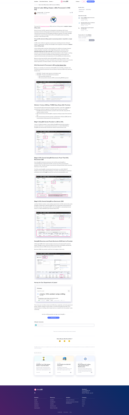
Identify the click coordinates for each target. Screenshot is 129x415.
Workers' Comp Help (53, 407)
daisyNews (36, 1)
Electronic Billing (88, 9)
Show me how (53, 317)
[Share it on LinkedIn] (70, 12)
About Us (83, 399)
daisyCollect (36, 405)
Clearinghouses (81, 11)
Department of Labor (44, 26)
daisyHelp (52, 403)
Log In (84, 1)
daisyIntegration (37, 407)
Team (83, 405)
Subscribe (92, 40)
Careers (83, 401)
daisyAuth (36, 401)
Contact (83, 403)
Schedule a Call (91, 1)
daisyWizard (36, 403)
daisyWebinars (52, 401)
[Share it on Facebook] (72, 12)
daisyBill (35, 399)
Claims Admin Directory (43, 1)
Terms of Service (66, 412)
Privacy (71, 412)
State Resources (53, 405)
